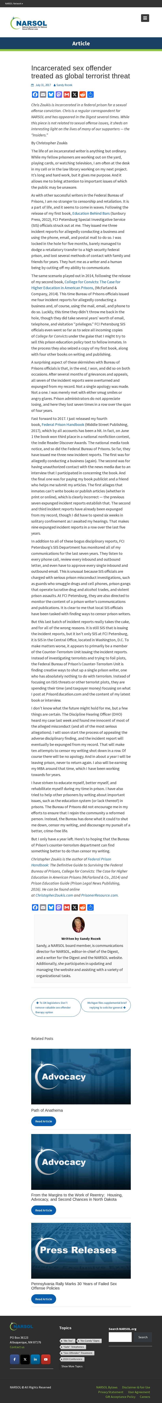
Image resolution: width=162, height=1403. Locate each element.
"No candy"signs (90, 1340)
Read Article (43, 1121)
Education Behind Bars (91, 213)
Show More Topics (72, 1366)
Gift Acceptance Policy (120, 1397)
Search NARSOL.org (123, 1329)
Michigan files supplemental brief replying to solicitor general (107, 1005)
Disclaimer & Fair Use (136, 1387)
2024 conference (72, 1359)
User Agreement (139, 1392)
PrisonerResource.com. (100, 895)
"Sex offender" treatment (77, 1353)
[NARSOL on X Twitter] (25, 1359)
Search (143, 1337)
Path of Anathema (47, 1110)
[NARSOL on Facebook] (14, 1359)
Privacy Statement (110, 1392)
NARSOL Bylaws (107, 1387)
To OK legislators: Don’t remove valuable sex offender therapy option (53, 1007)
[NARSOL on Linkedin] (35, 1359)
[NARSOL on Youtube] (46, 1359)
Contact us (17, 1347)
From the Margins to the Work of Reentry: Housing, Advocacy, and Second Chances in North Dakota (77, 1197)
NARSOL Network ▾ (14, 3)
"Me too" (68, 1340)
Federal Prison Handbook (63, 424)
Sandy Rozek (64, 85)
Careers (145, 1397)
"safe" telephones (73, 1347)
